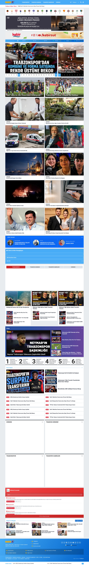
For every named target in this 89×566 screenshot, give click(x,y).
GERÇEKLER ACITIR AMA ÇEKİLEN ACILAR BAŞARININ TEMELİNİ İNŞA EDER (48, 243)
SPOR (37, 557)
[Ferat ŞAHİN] (10, 242)
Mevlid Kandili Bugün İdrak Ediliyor (13, 178)
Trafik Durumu (30, 550)
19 (51, 75)
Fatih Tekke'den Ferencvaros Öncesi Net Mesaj (60, 397)
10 (29, 75)
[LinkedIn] (71, 543)
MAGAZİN (48, 231)
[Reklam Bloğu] (44, 23)
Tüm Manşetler (69, 550)
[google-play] (74, 545)
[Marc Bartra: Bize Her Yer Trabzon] (56, 339)
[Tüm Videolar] (82, 328)
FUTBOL (41, 557)
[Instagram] (69, 543)
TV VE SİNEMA (21, 558)
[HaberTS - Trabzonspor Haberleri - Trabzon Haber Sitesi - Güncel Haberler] (9, 2)
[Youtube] (73, 543)
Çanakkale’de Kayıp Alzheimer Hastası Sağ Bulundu (57, 150)
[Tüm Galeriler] (82, 367)
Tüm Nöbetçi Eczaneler (45, 516)
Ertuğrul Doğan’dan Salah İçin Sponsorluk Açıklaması (40, 362)
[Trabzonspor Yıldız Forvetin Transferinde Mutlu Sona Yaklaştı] (51, 380)
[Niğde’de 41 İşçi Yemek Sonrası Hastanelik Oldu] (24, 136)
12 (34, 75)
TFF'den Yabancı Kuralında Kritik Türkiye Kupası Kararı (62, 404)
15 (41, 75)
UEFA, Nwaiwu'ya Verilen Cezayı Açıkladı (19, 397)
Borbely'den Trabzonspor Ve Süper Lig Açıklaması (66, 362)
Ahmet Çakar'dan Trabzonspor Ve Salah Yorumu (26, 362)
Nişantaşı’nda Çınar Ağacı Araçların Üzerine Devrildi (57, 123)
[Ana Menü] (82, 2)
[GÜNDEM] (42, 422)
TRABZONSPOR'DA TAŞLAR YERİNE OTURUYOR (22, 243)
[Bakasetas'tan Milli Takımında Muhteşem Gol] (56, 346)
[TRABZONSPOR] (42, 456)
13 (36, 75)
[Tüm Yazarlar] (82, 237)
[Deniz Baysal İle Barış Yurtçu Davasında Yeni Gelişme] (64, 219)
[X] (64, 543)
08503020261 (36, 543)
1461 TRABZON (8, 558)
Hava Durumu (10, 550)
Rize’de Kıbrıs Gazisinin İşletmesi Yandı (14, 205)
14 (38, 75)
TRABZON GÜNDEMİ (52, 422)
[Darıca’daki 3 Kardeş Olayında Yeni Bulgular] (64, 164)
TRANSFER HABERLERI (48, 2)
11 (31, 75)
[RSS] (80, 543)
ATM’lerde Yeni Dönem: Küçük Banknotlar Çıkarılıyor (57, 205)
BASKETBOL (27, 558)
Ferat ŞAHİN (17, 240)
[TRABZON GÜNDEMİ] (82, 422)
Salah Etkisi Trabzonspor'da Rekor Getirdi (28, 6)
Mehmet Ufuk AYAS (70, 241)
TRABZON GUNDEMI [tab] (35, 267)
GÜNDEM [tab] (73, 267)
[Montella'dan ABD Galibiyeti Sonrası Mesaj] (51, 388)
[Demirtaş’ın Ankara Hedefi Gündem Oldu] (24, 219)
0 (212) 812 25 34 (11, 501)
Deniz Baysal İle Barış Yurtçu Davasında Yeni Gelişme (57, 233)
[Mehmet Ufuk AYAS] (62, 242)
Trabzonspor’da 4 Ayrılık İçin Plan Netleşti (13, 362)
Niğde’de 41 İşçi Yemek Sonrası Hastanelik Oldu (16, 150)
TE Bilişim (82, 558)
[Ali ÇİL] (36, 242)
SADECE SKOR (70, 243)
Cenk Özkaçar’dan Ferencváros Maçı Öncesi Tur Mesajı (62, 401)
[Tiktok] (75, 543)
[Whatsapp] (78, 543)
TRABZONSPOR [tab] (16, 267)
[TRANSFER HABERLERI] (82, 456)
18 (48, 75)
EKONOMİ (48, 204)
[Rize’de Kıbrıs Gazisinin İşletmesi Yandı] (24, 191)
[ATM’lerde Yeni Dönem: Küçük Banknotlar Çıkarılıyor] (64, 191)
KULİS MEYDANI (46, 557)
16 (43, 75)
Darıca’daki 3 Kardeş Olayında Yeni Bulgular (55, 178)
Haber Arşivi (29, 552)
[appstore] (67, 545)
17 (46, 75)
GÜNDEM (58, 2)
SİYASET (8, 231)
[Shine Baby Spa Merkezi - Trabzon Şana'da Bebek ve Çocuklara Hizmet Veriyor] (56, 353)
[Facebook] (62, 543)
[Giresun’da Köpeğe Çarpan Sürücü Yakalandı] (24, 109)
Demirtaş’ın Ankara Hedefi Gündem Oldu (15, 233)
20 (53, 75)
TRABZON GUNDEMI (36, 2)
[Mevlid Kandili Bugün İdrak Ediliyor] (24, 164)
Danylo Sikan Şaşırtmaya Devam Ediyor (79, 362)
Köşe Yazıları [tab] (11, 237)
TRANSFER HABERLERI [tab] (54, 267)
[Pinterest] (67, 543)
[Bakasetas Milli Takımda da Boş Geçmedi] (56, 333)
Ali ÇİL (41, 240)
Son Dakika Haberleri (12, 552)
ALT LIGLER (14, 558)
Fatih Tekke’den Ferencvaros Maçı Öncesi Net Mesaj (22, 401)
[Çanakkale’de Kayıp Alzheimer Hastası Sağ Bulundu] (64, 136)
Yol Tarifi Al (18, 501)
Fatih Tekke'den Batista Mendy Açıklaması (52, 362)
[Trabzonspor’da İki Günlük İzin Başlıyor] (51, 373)
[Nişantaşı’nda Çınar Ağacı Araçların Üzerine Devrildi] (64, 109)
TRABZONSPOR (25, 2)
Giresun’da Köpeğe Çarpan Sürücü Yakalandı (16, 123)
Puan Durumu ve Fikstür (51, 550)
